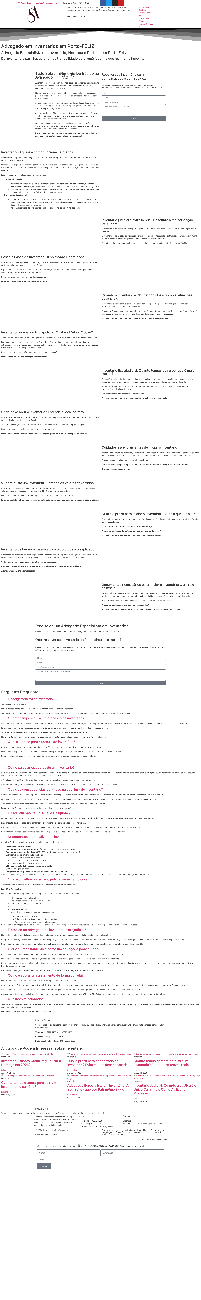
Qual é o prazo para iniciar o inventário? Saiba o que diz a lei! (148, 514)
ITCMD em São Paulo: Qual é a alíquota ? (39, 813)
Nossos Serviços (146, 13)
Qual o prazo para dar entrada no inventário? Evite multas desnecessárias (98, 1063)
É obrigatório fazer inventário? (31, 699)
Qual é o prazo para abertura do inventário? (41, 742)
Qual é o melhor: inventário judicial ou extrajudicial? (47, 879)
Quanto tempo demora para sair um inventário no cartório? (28, 1085)
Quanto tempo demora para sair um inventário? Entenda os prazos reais (161, 1063)
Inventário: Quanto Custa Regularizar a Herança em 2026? (31, 1063)
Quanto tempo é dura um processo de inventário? (46, 718)
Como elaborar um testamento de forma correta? (46, 975)
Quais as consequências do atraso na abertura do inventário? (55, 789)
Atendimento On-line (76, 16)
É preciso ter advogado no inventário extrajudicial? (47, 930)
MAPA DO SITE (42, 1109)
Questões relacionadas (26, 999)
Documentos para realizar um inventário (39, 837)
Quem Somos (144, 7)
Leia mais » (6, 1070)
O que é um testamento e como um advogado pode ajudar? (53, 949)
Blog (141, 15)
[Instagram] (115, 3)
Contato (142, 10)
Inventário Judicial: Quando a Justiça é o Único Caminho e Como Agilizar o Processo (165, 1089)
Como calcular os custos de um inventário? (41, 767)
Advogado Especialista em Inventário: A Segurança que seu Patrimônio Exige (98, 1087)
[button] (100, 699)
